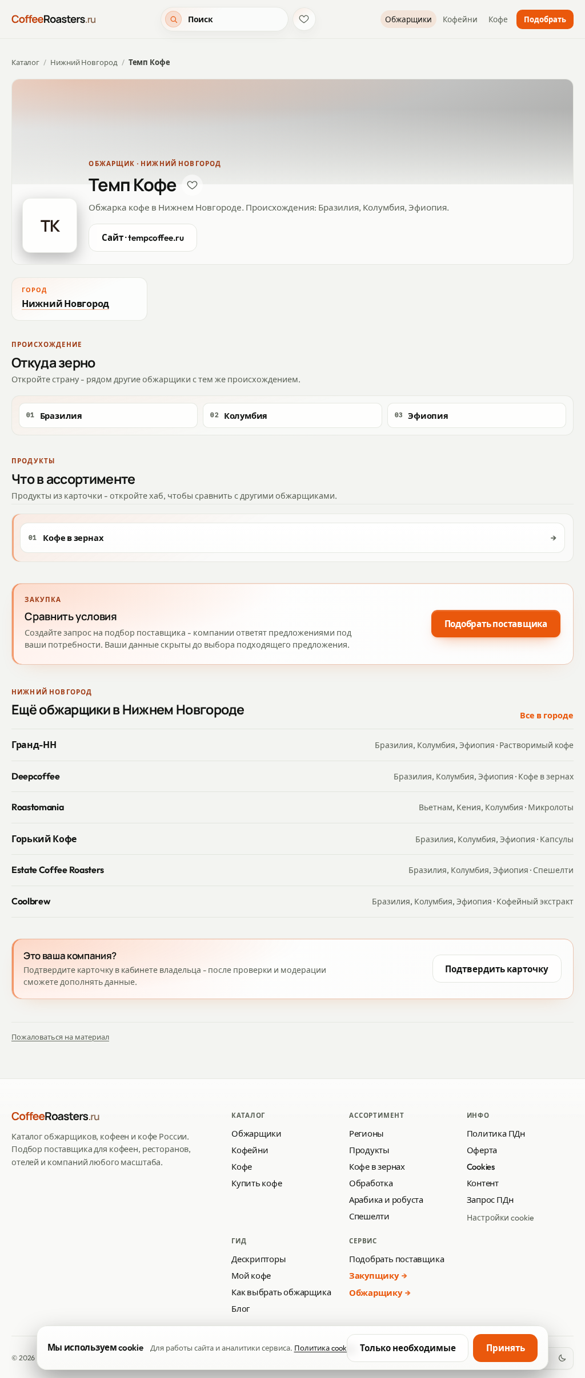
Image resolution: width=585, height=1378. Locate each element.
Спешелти (369, 1216)
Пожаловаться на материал (60, 1036)
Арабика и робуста (386, 1199)
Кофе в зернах (377, 1166)
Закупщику (374, 1275)
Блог (240, 1308)
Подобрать (545, 19)
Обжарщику (375, 1292)
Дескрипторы (258, 1259)
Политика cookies (325, 1347)
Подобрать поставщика (495, 624)
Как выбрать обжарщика (281, 1292)
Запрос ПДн (490, 1199)
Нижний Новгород (83, 62)
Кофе (498, 19)
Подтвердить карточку (496, 969)
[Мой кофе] (304, 19)
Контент (483, 1183)
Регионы (366, 1133)
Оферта (482, 1150)
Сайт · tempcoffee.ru (143, 237)
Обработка (371, 1183)
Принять (505, 1348)
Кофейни (460, 19)
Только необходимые (408, 1348)
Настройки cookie (500, 1218)
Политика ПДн (496, 1133)
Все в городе (547, 715)
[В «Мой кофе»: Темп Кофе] (192, 185)
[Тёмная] (562, 1358)
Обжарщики (408, 19)
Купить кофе (256, 1183)
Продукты (369, 1150)
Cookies (481, 1166)
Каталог (25, 62)
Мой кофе (251, 1275)
